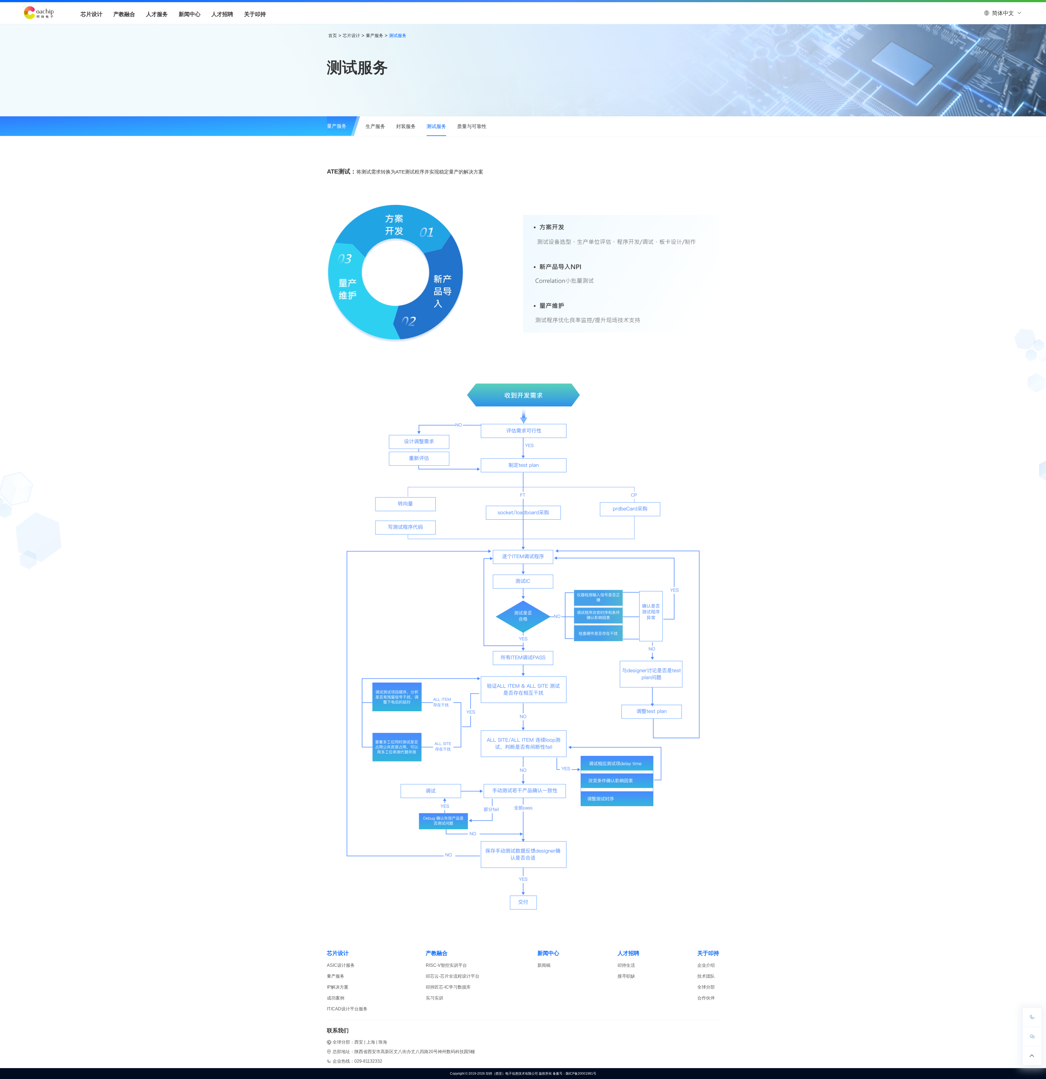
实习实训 (434, 998)
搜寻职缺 (626, 976)
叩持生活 (626, 965)
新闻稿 (544, 965)
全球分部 (706, 987)
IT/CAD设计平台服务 (347, 1009)
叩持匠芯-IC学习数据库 (448, 987)
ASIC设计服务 (341, 965)
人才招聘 (222, 14)
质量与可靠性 (471, 126)
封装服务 (406, 126)
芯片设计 (91, 14)
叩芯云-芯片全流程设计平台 (452, 976)
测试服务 (436, 126)
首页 (332, 35)
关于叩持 (255, 14)
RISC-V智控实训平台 (446, 965)
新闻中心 (189, 14)
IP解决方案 (337, 987)
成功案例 (335, 998)
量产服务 (374, 35)
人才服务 (157, 14)
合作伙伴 (706, 998)
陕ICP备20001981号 (581, 1073)
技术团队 (706, 976)
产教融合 (124, 14)
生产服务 (375, 126)
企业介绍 (706, 965)
